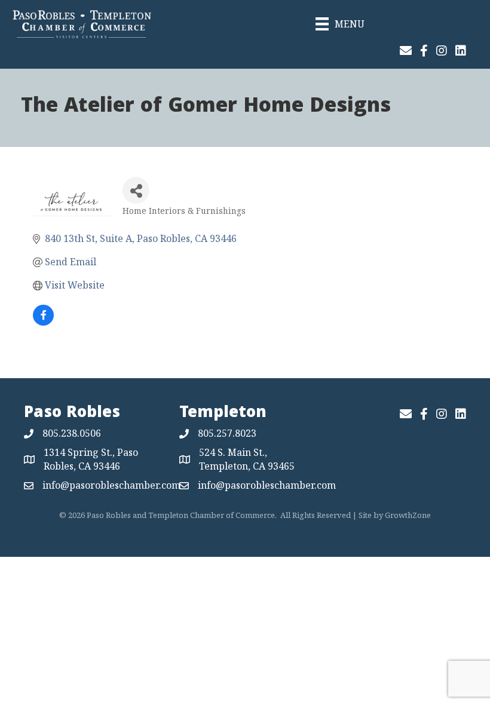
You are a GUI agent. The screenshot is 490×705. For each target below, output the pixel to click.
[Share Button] (135, 190)
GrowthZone (408, 515)
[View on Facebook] (43, 322)
